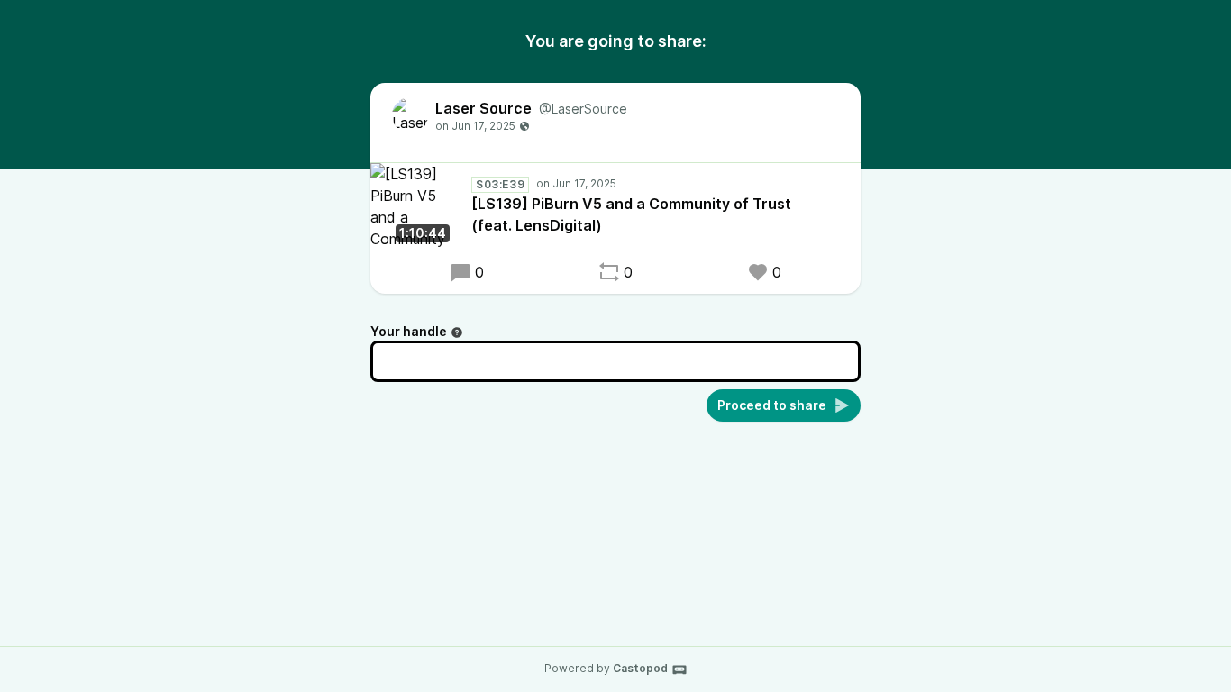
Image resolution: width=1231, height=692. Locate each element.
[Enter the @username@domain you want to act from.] (457, 332)
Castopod (640, 668)
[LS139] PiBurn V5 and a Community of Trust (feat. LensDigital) (631, 214)
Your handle (408, 331)
